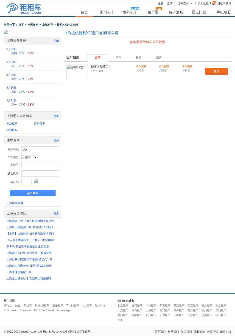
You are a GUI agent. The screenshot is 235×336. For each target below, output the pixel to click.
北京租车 (123, 305)
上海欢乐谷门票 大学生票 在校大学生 (29, 253)
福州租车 (221, 315)
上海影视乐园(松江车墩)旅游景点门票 (29, 259)
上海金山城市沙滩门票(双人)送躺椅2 (28, 278)
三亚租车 (179, 305)
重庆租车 (193, 310)
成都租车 (179, 310)
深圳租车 (165, 305)
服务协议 (225, 331)
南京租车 (11, 123)
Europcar (25, 310)
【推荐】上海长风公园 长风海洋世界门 (30, 233)
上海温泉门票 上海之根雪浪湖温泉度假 (30, 220)
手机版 (221, 12)
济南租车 (207, 315)
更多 (56, 116)
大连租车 (123, 310)
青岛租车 (137, 310)
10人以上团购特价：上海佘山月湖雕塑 (30, 240)
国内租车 (107, 12)
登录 (169, 3)
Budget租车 (42, 305)
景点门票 (199, 12)
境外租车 (130, 12)
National (100, 305)
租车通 (153, 12)
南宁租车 (193, 315)
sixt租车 (87, 305)
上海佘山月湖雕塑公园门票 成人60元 (29, 265)
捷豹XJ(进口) (100, 66)
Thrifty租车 (72, 305)
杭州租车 (11, 130)
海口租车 (123, 315)
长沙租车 (207, 305)
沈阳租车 (137, 315)
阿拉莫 (28, 305)
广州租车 (151, 305)
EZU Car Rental (44, 310)
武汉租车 (193, 305)
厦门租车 (137, 305)
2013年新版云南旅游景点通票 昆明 (27, 246)
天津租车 (165, 315)
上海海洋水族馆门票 (18, 272)
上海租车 (47, 24)
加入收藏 (203, 3)
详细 (56, 40)
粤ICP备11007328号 (77, 331)
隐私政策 (199, 331)
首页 (84, 12)
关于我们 (160, 331)
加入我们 (186, 331)
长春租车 (179, 315)
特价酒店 (176, 12)
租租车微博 (224, 3)
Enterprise (10, 310)
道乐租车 (57, 305)
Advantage (63, 310)
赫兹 (18, 305)
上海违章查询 (14, 203)
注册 (160, 3)
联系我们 (173, 331)
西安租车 (165, 310)
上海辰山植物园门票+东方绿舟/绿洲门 (29, 227)
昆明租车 (221, 310)
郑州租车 (151, 315)
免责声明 (212, 331)
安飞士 (8, 305)
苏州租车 (39, 123)
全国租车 (33, 24)
